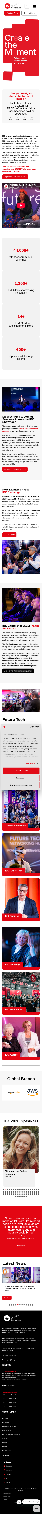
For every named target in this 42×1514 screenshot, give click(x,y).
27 (20, 1192)
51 (32, 1194)
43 (15, 1194)
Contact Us (5, 1442)
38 (5, 1194)
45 (20, 1194)
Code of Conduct (7, 1430)
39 (7, 1194)
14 (30, 1189)
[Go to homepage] (12, 9)
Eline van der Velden (16, 1171)
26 (18, 1192)
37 (3, 1194)
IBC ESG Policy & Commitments (11, 1434)
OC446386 (18, 1340)
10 (22, 1189)
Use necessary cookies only (21, 785)
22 (9, 1192)
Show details (30, 764)
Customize (20, 778)
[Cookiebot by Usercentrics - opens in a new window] (29, 727)
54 (38, 1194)
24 (13, 1192)
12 (26, 1189)
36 (38, 1192)
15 (32, 1189)
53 (36, 1194)
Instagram (9, 1466)
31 (28, 1192)
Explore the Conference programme (18, 671)
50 (30, 1194)
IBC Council (5, 1422)
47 (24, 1194)
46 (22, 1194)
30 (26, 1192)
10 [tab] (28, 1305)
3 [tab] (13, 1305)
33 (32, 1192)
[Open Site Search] (27, 6)
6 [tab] (20, 1305)
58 (22, 1196)
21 (7, 1192)
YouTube (8, 1474)
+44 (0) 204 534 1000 (10, 1355)
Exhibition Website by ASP (21, 1502)
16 (34, 1189)
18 (38, 1189)
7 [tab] (22, 1305)
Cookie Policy (7, 1496)
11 (24, 1189)
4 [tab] (15, 1305)
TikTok (8, 1482)
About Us (4, 1438)
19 (3, 1192)
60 (26, 1196)
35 (36, 1192)
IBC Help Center (6, 1450)
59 (24, 1196)
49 (28, 1194)
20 (5, 1192)
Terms (5, 1499)
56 (18, 1196)
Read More (7, 1298)
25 (15, 1192)
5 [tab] (18, 1305)
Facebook (9, 1470)
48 (26, 1194)
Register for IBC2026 (8, 1385)
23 (11, 1192)
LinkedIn (8, 1462)
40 (9, 1194)
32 (30, 1192)
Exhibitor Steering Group (9, 1426)
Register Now (12, 13)
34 (34, 1192)
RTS (23, 1332)
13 (28, 1189)
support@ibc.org (10, 1360)
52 (34, 1194)
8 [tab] (24, 1305)
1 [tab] (9, 1305)
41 (11, 1194)
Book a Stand (29, 13)
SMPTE (17, 1332)
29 (24, 1192)
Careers (4, 1446)
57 (20, 1196)
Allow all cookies (21, 771)
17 (36, 1189)
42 (13, 1194)
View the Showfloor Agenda (15, 469)
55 (15, 1196)
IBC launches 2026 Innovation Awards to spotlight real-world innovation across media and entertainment (20, 1288)
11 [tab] (30, 1305)
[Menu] (34, 6)
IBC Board (5, 1418)
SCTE (13, 1332)
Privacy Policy (7, 1493)
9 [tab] (26, 1305)
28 (22, 1192)
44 (18, 1194)
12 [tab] (32, 1305)
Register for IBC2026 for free (15, 177)
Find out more (9, 535)
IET (6, 1332)
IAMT (9, 1332)
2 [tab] (11, 1305)
